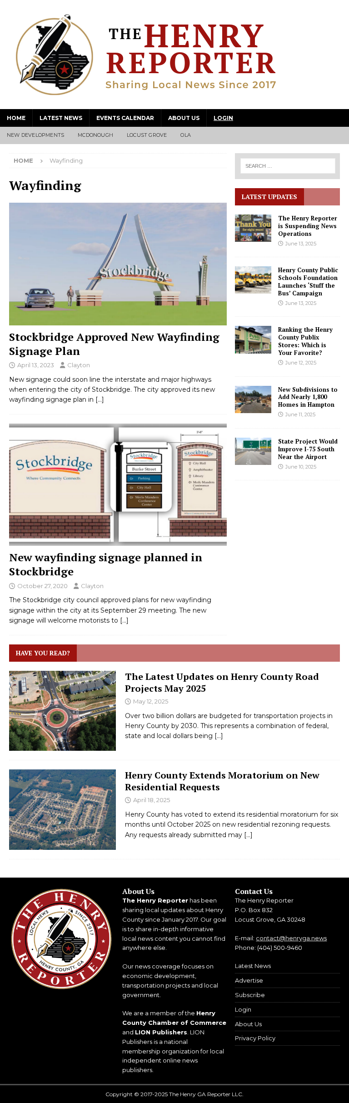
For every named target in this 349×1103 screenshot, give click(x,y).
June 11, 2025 (300, 414)
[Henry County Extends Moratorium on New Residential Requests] (62, 809)
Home (16, 118)
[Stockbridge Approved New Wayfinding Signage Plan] (118, 264)
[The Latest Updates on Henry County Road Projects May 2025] (62, 711)
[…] (99, 399)
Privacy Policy (255, 1038)
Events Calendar (125, 118)
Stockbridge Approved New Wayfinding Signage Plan (114, 343)
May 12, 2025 (150, 701)
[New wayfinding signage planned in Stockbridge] (118, 485)
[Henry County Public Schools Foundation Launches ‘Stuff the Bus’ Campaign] (253, 280)
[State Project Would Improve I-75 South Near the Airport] (253, 451)
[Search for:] (287, 166)
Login (223, 118)
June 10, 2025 (300, 467)
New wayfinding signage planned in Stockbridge (105, 564)
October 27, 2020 (42, 585)
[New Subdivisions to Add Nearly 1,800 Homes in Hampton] (253, 399)
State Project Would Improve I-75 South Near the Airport (308, 449)
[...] (218, 736)
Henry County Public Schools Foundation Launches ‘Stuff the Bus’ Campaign (308, 281)
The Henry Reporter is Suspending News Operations (307, 226)
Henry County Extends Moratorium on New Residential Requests (222, 781)
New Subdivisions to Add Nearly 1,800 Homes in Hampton (308, 397)
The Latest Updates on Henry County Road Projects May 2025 (222, 682)
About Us (183, 118)
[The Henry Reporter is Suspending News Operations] (253, 228)
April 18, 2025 (151, 800)
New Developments (35, 135)
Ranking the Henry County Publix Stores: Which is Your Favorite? (305, 341)
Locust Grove (147, 135)
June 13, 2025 (300, 243)
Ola (185, 135)
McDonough (95, 135)
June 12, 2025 (300, 362)
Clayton (78, 365)
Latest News (61, 118)
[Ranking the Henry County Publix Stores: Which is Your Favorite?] (253, 339)
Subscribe (250, 994)
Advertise (249, 980)
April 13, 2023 (35, 365)
